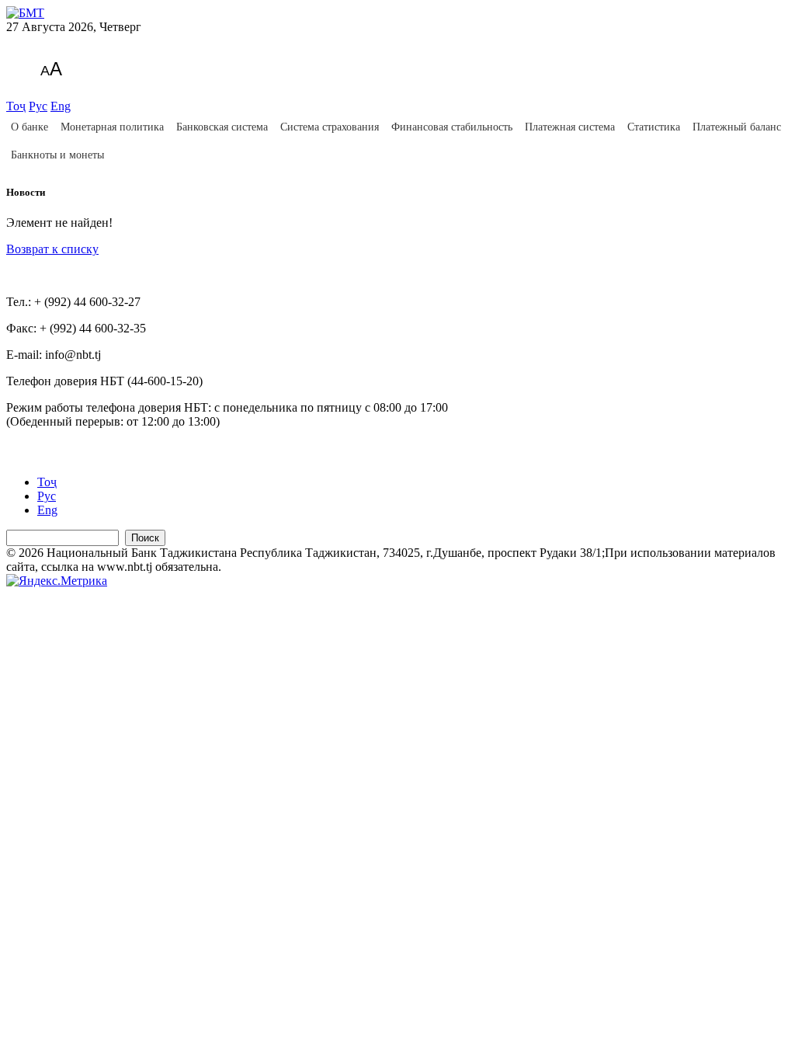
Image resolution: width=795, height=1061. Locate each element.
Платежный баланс (737, 127)
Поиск (145, 538)
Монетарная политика (112, 127)
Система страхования (329, 127)
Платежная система (570, 127)
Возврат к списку (52, 249)
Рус (38, 106)
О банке (29, 127)
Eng (60, 106)
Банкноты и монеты (57, 155)
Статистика (653, 127)
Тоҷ (16, 106)
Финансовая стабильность (451, 127)
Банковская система (222, 127)
